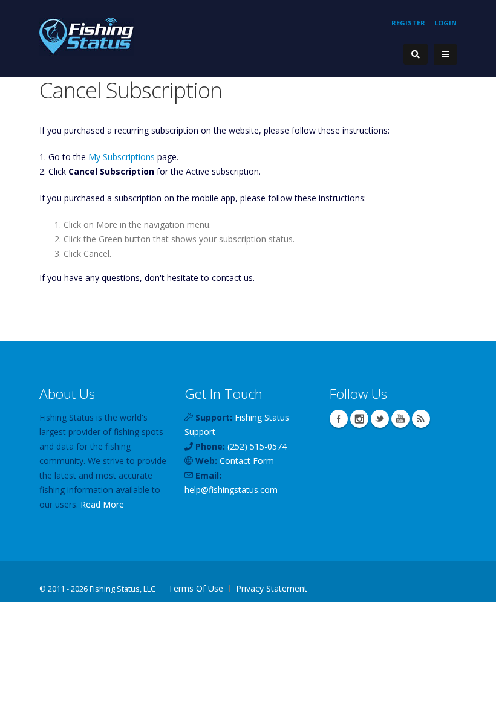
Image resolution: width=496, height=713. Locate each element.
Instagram (359, 419)
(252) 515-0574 (257, 446)
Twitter (380, 419)
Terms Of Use (195, 588)
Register (408, 22)
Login (445, 22)
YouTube (400, 419)
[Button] (445, 54)
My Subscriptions (121, 157)
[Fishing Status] (86, 35)
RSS (421, 419)
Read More (102, 504)
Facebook (339, 419)
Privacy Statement (271, 588)
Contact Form (247, 460)
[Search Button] (415, 54)
